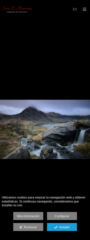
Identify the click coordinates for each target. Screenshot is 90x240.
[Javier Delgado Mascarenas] (17, 9)
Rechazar (29, 227)
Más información (28, 216)
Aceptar (64, 227)
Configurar (62, 216)
